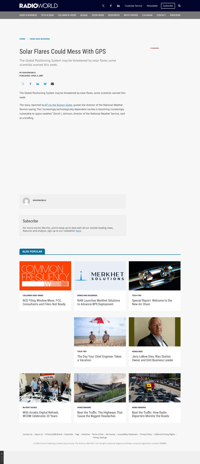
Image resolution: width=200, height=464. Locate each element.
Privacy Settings (100, 437)
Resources (114, 15)
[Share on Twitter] (23, 84)
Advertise (86, 434)
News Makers (84, 407)
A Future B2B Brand (53, 434)
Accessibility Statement (128, 434)
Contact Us (27, 434)
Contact (161, 15)
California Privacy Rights (164, 434)
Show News (98, 15)
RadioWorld (29, 72)
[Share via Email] (52, 84)
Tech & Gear (47, 15)
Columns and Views (33, 295)
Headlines (137, 351)
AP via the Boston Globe (58, 105)
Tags (77, 434)
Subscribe (168, 5)
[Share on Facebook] (30, 84)
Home (22, 39)
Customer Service (133, 5)
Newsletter (152, 5)
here (78, 230)
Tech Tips (136, 295)
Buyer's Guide (30, 407)
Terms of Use (97, 434)
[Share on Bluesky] (45, 84)
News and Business (40, 39)
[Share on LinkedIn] (37, 84)
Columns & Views (67, 15)
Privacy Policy (146, 434)
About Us (39, 434)
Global (84, 15)
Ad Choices (110, 434)
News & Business (28, 15)
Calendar (147, 15)
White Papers (131, 15)
